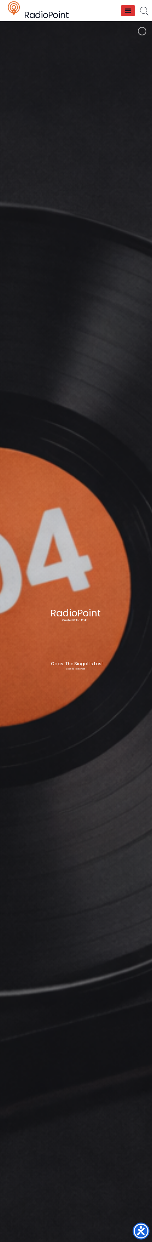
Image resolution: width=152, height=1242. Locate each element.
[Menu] (128, 10)
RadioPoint (46, 15)
